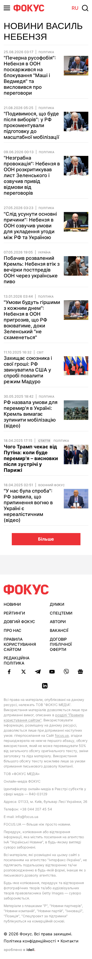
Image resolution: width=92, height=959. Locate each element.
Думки (57, 604)
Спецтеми (61, 613)
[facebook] (9, 671)
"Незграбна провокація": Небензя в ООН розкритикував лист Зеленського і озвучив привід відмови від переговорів (32, 175)
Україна (44, 252)
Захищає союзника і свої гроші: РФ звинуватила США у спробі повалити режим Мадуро (28, 369)
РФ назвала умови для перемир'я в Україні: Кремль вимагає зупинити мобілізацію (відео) (30, 414)
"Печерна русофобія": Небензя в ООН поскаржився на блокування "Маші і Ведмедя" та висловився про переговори (30, 75)
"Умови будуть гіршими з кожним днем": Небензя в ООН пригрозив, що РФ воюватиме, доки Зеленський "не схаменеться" (32, 319)
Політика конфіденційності (30, 941)
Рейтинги (14, 613)
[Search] (85, 8)
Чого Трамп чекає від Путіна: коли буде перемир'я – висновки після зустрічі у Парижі (31, 458)
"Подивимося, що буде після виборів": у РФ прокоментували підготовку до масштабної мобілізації (31, 125)
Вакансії (59, 630)
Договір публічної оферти (61, 644)
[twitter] (23, 671)
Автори (58, 621)
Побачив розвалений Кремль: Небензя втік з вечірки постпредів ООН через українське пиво (32, 269)
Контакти (70, 941)
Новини (12, 604)
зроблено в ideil (19, 950)
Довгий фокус (19, 621)
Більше (46, 539)
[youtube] (52, 671)
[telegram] (38, 671)
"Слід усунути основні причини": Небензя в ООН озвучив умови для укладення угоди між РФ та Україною (30, 225)
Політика (46, 52)
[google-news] (80, 671)
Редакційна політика (16, 661)
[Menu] (7, 8)
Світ (40, 352)
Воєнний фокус (51, 485)
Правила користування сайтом (20, 644)
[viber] (66, 671)
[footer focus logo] (26, 590)
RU (75, 8)
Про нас (12, 630)
